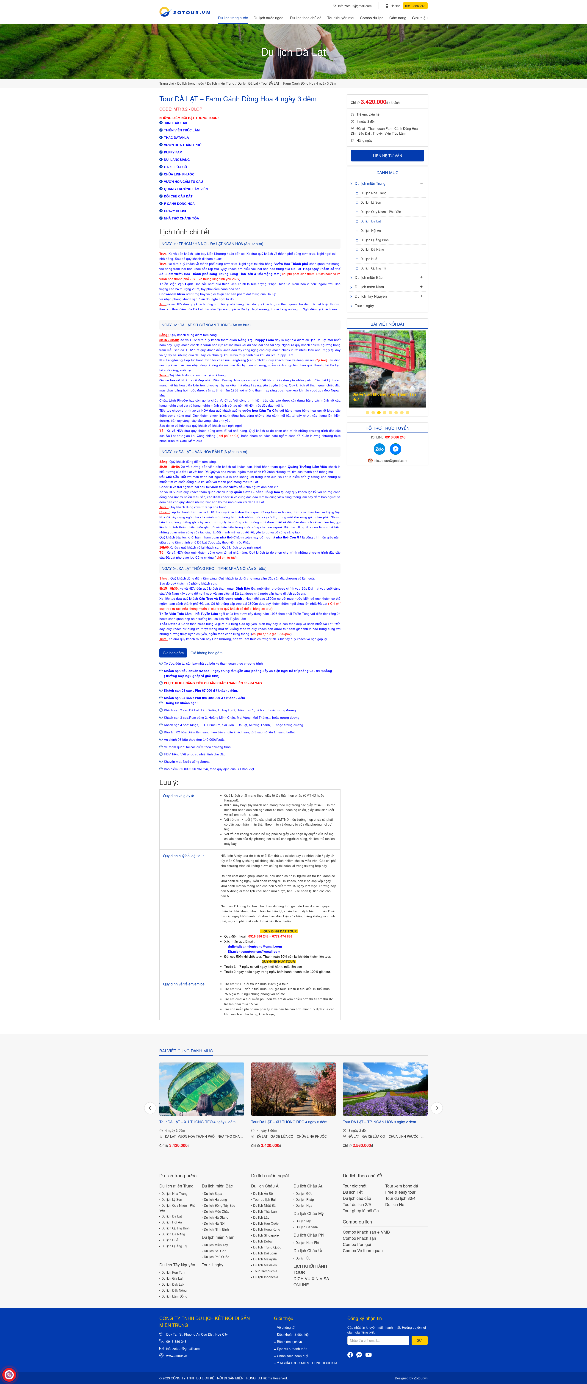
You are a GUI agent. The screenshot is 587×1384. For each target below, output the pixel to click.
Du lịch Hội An (370, 230)
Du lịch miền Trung (220, 83)
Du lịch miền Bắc (368, 277)
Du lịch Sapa (213, 1193)
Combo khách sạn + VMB (366, 1232)
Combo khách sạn (359, 1238)
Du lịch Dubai (262, 1241)
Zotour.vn (421, 1378)
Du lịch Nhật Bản (265, 1205)
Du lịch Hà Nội (214, 1223)
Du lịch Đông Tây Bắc (219, 1205)
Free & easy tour (400, 1192)
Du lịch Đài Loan (265, 1253)
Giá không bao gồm (206, 652)
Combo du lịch (372, 17)
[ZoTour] (184, 12)
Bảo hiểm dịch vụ (289, 1341)
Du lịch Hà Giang (216, 1217)
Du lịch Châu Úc (308, 1250)
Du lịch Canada (307, 1227)
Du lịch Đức (304, 1193)
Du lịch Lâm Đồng (174, 1296)
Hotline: (387, 437)
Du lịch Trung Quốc (267, 1247)
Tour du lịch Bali (264, 1199)
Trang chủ (166, 83)
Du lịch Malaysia (265, 1259)
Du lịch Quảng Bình (374, 240)
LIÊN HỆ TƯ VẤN (387, 155)
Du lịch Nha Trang (373, 193)
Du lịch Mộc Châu (217, 1211)
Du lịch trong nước (233, 17)
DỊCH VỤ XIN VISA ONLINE (311, 1281)
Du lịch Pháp (305, 1199)
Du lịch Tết (353, 1192)
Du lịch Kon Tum (173, 1272)
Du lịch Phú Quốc (216, 1256)
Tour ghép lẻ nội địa (361, 1210)
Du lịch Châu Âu (308, 1186)
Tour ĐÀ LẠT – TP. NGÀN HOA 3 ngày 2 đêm (379, 1121)
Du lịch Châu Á (265, 1186)
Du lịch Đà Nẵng (372, 249)
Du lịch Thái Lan (265, 1211)
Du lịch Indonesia (265, 1277)
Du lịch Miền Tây (216, 1245)
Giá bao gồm (173, 652)
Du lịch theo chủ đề (305, 17)
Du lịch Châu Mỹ (309, 1213)
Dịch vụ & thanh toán (292, 1348)
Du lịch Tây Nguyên (371, 296)
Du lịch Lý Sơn (370, 202)
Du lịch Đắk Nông (174, 1290)
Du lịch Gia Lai (172, 1278)
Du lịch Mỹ (303, 1221)
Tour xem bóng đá (401, 1186)
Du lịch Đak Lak (172, 1284)
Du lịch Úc (303, 1258)
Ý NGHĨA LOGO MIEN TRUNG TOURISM (307, 1363)
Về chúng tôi (286, 1327)
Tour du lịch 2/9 (357, 1204)
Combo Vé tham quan (363, 1250)
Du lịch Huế (368, 258)
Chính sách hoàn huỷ (292, 1355)
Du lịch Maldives (265, 1265)
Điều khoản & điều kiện (293, 1334)
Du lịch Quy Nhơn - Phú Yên (380, 211)
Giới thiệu (420, 17)
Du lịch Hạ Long (215, 1199)
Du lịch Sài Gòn (215, 1250)
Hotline (407, 5)
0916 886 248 (176, 1341)
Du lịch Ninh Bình (216, 1229)
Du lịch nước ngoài (269, 17)
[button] (367, 412)
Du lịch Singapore (266, 1235)
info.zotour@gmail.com (355, 5)
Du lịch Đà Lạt (248, 83)
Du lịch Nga (304, 1205)
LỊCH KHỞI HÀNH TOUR (310, 1269)
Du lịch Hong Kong (266, 1229)
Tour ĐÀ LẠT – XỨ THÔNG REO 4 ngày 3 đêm (197, 1121)
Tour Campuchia (265, 1271)
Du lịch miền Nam (369, 286)
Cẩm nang (397, 17)
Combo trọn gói (357, 1244)
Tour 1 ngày (364, 305)
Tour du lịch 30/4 (400, 1198)
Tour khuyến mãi (340, 17)
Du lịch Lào (261, 1217)
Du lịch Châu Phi (309, 1235)
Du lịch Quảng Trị (373, 268)
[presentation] (150, 1108)
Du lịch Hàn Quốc (266, 1223)
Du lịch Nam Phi (307, 1242)
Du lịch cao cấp (357, 1198)
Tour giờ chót (354, 1186)
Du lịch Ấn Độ (263, 1193)
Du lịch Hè (394, 1204)
